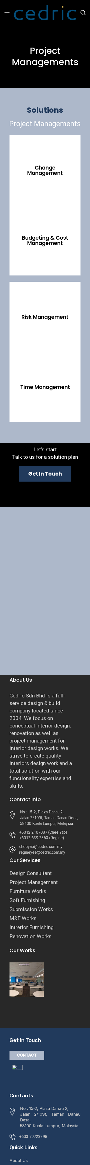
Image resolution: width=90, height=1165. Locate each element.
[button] (45, 474)
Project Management (34, 882)
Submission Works (31, 909)
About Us (19, 1160)
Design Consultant (31, 873)
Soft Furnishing (27, 900)
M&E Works (23, 918)
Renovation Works (31, 936)
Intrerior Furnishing (32, 927)
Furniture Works (28, 891)
